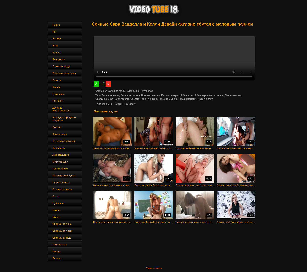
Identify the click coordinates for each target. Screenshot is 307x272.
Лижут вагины (233, 95)
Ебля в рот (187, 95)
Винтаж (56, 80)
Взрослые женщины (64, 73)
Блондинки (58, 59)
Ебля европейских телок (209, 95)
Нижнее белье (60, 182)
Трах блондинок (169, 99)
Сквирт (56, 217)
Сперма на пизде (62, 230)
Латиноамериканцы (63, 141)
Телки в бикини (149, 99)
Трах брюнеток (188, 99)
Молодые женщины (63, 175)
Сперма (134, 99)
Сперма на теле (61, 237)
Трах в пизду (205, 99)
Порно (56, 24)
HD (54, 31)
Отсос (55, 196)
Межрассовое (60, 168)
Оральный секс (104, 99)
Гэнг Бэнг (57, 100)
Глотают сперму (170, 95)
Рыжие (56, 210)
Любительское (60, 154)
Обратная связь (154, 268)
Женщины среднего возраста (64, 119)
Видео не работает (126, 104)
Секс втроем (122, 99)
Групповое (58, 93)
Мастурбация (60, 161)
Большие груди (61, 66)
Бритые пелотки (150, 95)
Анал (55, 45)
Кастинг (56, 127)
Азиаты (56, 38)
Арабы (56, 52)
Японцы (57, 258)
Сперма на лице (62, 223)
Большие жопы (110, 95)
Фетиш (56, 251)
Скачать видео (104, 104)
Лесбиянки (58, 147)
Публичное (58, 203)
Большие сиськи (130, 95)
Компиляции (59, 134)
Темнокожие (59, 244)
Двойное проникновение (61, 109)
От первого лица (62, 189)
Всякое (56, 87)
